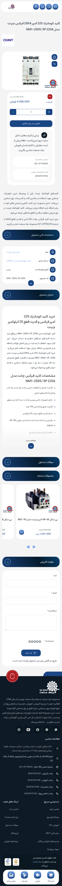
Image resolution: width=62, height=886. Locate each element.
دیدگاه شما (52, 610)
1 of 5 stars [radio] (40, 641)
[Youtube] (28, 729)
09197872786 (34, 780)
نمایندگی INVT (52, 833)
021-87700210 (41, 163)
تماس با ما (13, 809)
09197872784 (30, 793)
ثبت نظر (29, 653)
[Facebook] (37, 729)
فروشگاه (14, 833)
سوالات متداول (11, 825)
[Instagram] (47, 729)
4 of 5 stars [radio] (32, 641)
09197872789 (32, 787)
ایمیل (54, 592)
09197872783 (41, 176)
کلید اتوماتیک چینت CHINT (18, 261)
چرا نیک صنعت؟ (11, 817)
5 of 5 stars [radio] (30, 641)
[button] (34, 547)
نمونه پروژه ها (53, 849)
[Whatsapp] (56, 729)
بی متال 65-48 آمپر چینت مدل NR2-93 (38, 519)
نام (55, 575)
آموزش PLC (54, 825)
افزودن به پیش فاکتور (31, 123)
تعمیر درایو (54, 809)
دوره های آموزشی (11, 841)
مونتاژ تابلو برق (53, 817)
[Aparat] (19, 729)
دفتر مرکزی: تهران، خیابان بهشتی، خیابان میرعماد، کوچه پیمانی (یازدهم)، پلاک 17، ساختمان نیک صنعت (28, 749)
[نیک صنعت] (11, 6)
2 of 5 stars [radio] (37, 641)
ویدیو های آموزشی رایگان (48, 841)
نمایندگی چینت (13, 252)
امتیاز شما (49, 641)
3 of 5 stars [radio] (35, 641)
